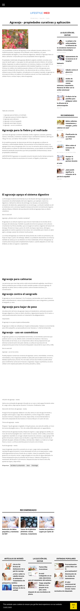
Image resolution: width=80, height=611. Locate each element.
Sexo (28, 465)
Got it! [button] (73, 606)
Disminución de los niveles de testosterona (70, 576)
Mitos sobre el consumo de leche (71, 147)
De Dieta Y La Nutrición (18, 465)
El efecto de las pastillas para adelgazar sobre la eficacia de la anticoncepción (67, 100)
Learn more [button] (7, 607)
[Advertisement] (28, 93)
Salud (42, 18)
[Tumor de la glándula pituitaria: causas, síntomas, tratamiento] (29, 522)
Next (57, 522)
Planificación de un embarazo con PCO (71, 136)
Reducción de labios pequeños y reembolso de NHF (10, 531)
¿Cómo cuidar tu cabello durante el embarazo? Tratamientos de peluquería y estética (13, 578)
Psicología (35, 465)
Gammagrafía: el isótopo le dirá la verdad (19, 588)
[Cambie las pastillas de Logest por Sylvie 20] (47, 522)
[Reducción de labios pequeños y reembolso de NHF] (10, 522)
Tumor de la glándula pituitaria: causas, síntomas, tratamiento (29, 531)
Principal (34, 18)
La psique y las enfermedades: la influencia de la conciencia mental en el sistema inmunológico (67, 45)
